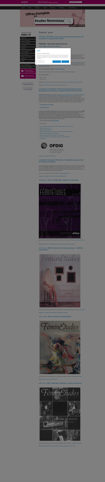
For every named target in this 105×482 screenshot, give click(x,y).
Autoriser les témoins (56, 61)
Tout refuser (65, 61)
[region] (53, 56)
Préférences (40, 61)
